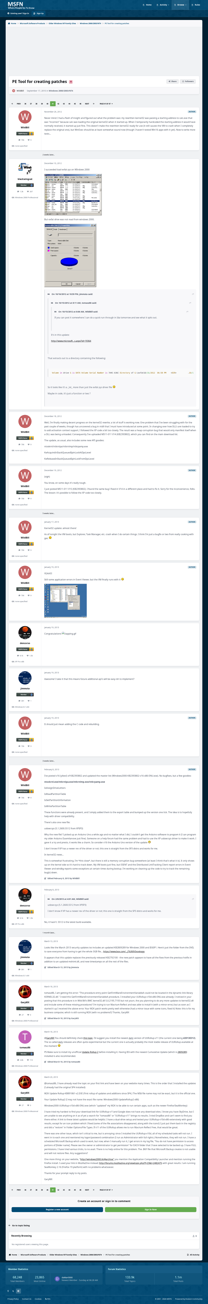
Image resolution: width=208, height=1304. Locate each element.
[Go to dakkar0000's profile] (57, 1278)
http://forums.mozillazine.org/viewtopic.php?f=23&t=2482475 (130, 1163)
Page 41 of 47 (105, 104)
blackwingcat (25, 179)
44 (69, 104)
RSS (48, 1299)
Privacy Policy (13, 1299)
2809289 (182, 1052)
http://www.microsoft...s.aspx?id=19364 (71, 340)
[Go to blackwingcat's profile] (25, 168)
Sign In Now (151, 1209)
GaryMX (25, 1002)
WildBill (20, 90)
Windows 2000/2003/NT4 (61, 90)
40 (47, 104)
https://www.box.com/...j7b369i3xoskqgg (123, 951)
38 (36, 104)
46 (80, 104)
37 (31, 104)
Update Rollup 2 (90, 1052)
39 (42, 104)
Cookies (38, 1299)
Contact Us (26, 1299)
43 (64, 104)
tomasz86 (25, 1047)
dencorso (25, 643)
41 (53, 104)
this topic (88, 1038)
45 (75, 104)
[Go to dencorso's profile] (25, 632)
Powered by (188, 1299)
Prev (19, 104)
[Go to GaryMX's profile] (25, 992)
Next (87, 104)
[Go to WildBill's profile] (13, 90)
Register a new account (57, 1209)
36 (25, 104)
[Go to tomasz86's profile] (25, 1037)
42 (58, 104)
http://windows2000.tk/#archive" (97, 1159)
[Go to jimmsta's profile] (25, 678)
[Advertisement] (104, 50)
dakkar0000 (67, 1277)
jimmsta (25, 688)
